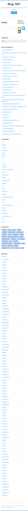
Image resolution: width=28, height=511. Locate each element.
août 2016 (4, 465)
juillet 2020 (4, 355)
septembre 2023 (5, 295)
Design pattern (5, 175)
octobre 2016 (5, 459)
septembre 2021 (5, 327)
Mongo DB (4, 191)
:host (10, 234)
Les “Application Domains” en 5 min (9, 84)
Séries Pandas (5, 114)
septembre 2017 (5, 437)
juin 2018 (4, 412)
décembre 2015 (5, 484)
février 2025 (4, 270)
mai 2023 (4, 303)
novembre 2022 (5, 311)
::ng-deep (4, 234)
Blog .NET (14, 4)
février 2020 (4, 369)
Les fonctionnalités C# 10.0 (8, 87)
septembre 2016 (5, 462)
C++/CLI (4, 164)
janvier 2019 (4, 396)
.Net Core (4, 144)
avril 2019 (4, 388)
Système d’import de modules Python (10, 109)
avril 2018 (4, 418)
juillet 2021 (4, 330)
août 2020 (4, 352)
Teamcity (4, 207)
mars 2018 (4, 421)
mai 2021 (4, 333)
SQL (3, 202)
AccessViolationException (13, 236)
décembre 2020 (5, 344)
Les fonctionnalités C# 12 (7, 59)
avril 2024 (4, 284)
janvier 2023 (4, 305)
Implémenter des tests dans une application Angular (13, 125)
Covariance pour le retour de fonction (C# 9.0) (12, 133)
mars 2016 (4, 478)
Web (3, 218)
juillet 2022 (4, 316)
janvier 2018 (4, 426)
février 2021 (4, 338)
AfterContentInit (21, 238)
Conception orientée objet (7, 169)
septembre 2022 (5, 314)
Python (3, 199)
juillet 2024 (4, 278)
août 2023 (4, 297)
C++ (3, 161)
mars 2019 (4, 390)
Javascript (4, 183)
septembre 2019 (5, 377)
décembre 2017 (5, 429)
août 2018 (4, 407)
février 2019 (4, 393)
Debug (3, 172)
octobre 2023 (5, 292)
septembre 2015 (5, 492)
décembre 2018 (5, 399)
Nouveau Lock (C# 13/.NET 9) (8, 56)
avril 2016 (4, 475)
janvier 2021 (4, 341)
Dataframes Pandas (6, 112)
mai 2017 (4, 445)
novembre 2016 (5, 456)
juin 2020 (4, 358)
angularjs (16, 245)
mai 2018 (4, 415)
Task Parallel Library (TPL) (7, 205)
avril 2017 (4, 448)
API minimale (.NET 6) (7, 89)
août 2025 (4, 262)
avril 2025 (4, 267)
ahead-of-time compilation (7, 243)
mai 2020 (4, 360)
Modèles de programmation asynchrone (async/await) (13, 70)
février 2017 (4, 451)
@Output (4, 236)
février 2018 (4, 423)
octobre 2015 (5, 489)
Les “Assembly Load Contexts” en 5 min (10, 81)
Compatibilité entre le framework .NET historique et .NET (14, 106)
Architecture (4, 150)
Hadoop (4, 177)
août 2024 (4, 275)
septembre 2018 (5, 404)
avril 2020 (4, 363)
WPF (3, 221)
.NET (3, 142)
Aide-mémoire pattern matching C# (9, 76)
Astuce (3, 153)
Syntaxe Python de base (7, 122)
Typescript (4, 210)
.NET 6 (14, 229)
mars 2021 (4, 336)
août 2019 (4, 380)
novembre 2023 (5, 289)
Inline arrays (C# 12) (6, 62)
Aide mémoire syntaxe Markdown (9, 73)
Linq (3, 186)
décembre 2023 (5, 286)
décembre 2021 (5, 322)
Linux (3, 188)
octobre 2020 (5, 349)
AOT (22, 247)
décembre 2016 (5, 454)
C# (2, 158)
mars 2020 (4, 366)
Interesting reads (5, 180)
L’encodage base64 (6, 78)
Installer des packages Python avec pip (10, 120)
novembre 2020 (5, 347)
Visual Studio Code (6, 216)
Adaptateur (14, 238)
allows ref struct (17, 243)
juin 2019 (4, 385)
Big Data (4, 155)
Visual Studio (5, 213)
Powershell (4, 194)
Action (21, 236)
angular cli (10, 245)
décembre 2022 (5, 308)
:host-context (15, 234)
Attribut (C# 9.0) (8, 131)
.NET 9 (19, 229)
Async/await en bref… (7, 67)
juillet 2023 (4, 300)
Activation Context (6, 238)
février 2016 (4, 481)
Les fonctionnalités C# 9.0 (7, 128)
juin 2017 (4, 443)
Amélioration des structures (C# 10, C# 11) (11, 103)
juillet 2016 (4, 467)
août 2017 (4, 440)
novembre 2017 (5, 432)
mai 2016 (4, 473)
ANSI (12, 247)
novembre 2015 (5, 486)
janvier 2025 (4, 273)
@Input (21, 234)
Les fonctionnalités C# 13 (7, 49)
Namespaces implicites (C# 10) (9, 92)
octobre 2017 (5, 434)
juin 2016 (4, 470)
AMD (23, 243)
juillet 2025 (4, 264)
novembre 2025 (5, 259)
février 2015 (4, 495)
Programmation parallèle (7, 196)
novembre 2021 (5, 325)
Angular (4, 147)
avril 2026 (4, 256)
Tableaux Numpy (6, 117)
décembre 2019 (5, 371)
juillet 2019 (4, 382)
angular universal (6, 247)
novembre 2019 (5, 374)
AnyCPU (17, 247)
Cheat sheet (4, 166)
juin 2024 (4, 281)
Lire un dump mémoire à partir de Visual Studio (12, 65)
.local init (4, 229)
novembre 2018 (5, 401)
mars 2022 (4, 319)
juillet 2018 (4, 410)
